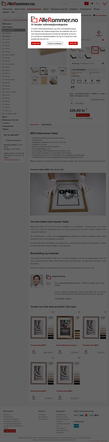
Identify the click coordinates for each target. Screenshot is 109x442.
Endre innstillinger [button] (55, 43)
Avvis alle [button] (73, 43)
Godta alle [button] (36, 43)
